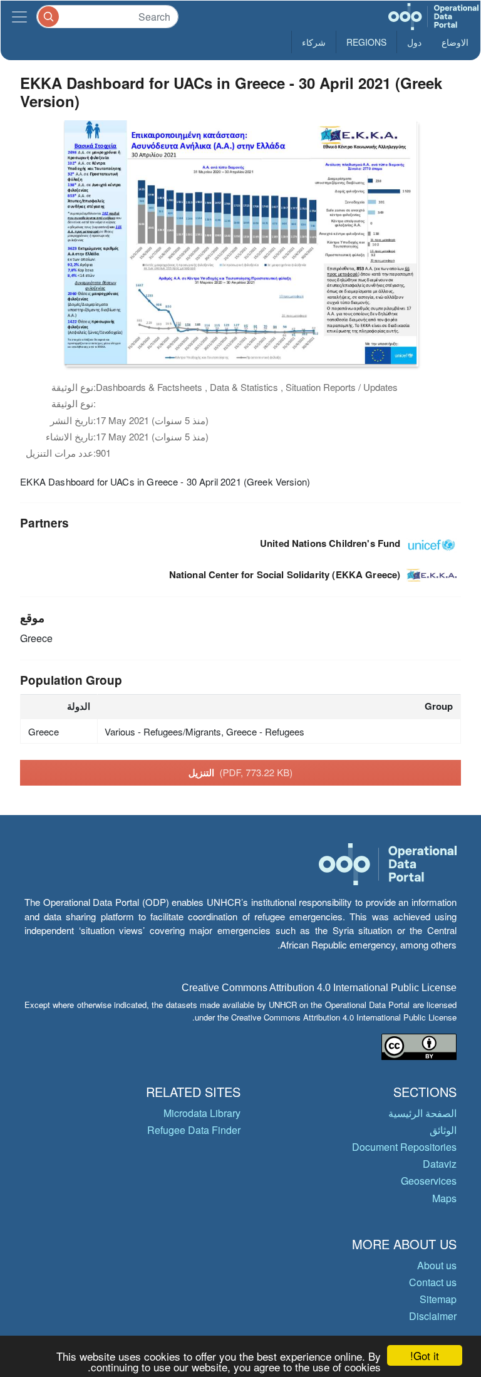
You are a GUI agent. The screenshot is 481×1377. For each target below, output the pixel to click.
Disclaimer (433, 1316)
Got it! (424, 1355)
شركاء (314, 42)
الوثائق (443, 1130)
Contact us (433, 1282)
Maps (444, 1198)
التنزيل (241, 772)
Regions (366, 42)
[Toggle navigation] (19, 17)
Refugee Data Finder (193, 1130)
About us (437, 1265)
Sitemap (438, 1299)
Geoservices (429, 1180)
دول (414, 42)
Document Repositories (404, 1147)
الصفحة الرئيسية (422, 1113)
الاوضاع (455, 42)
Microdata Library (201, 1113)
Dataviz (440, 1163)
